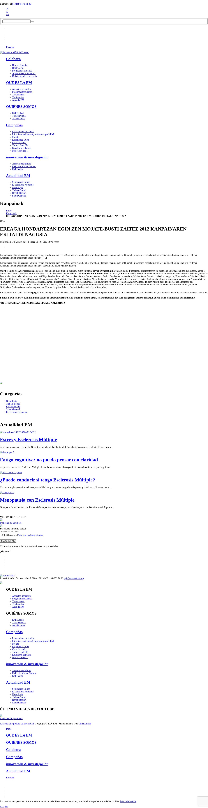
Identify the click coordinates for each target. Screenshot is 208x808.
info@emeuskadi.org (74, 578)
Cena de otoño (19, 142)
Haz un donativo (20, 65)
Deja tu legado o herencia (24, 76)
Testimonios (18, 97)
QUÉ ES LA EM (19, 83)
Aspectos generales (21, 89)
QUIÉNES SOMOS (21, 107)
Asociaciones (18, 118)
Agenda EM (18, 100)
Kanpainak (11, 213)
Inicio (9, 210)
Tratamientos (18, 94)
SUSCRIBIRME (8, 541)
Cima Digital (85, 723)
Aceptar (4, 806)
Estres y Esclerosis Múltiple (28, 439)
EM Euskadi (18, 113)
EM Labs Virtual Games (24, 166)
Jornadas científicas (21, 163)
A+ (7, 14)
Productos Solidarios (22, 70)
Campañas (14, 125)
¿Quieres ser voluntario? (23, 73)
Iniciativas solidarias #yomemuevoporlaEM (33, 134)
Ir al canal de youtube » (11, 523)
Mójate (15, 137)
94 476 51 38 (21, 3)
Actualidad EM (18, 176)
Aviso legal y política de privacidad (30, 535)
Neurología (17, 187)
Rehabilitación (19, 193)
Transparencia (19, 115)
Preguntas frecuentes (22, 92)
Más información (128, 801)
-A (7, 9)
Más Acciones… (20, 150)
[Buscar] (32, 21)
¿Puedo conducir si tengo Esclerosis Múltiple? (47, 480)
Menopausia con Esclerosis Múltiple (37, 500)
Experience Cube (20, 139)
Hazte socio (17, 68)
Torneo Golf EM (20, 145)
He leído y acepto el (23, 535)
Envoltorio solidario (21, 148)
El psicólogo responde (22, 184)
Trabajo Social (19, 190)
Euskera (10, 47)
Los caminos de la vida (23, 131)
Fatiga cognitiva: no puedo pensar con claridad (49, 459)
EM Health (17, 169)
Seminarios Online (21, 182)
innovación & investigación (27, 157)
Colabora (13, 59)
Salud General (19, 195)
